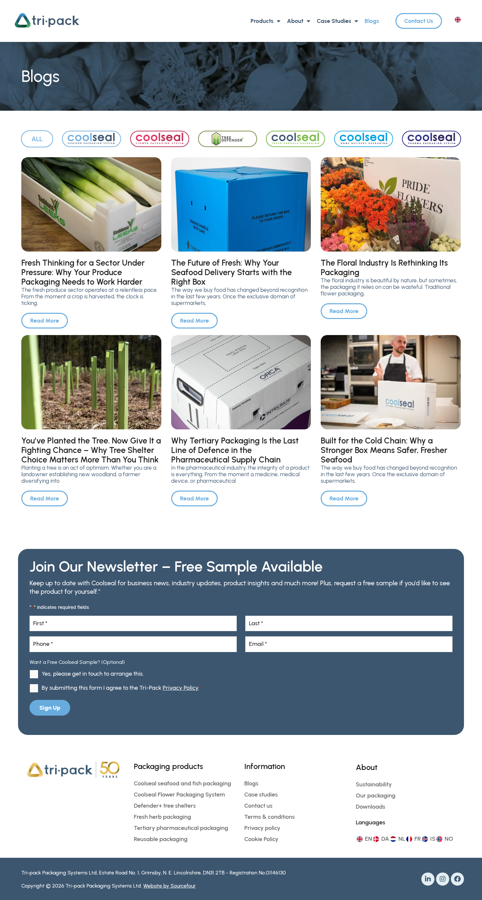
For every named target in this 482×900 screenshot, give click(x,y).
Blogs (372, 21)
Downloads (370, 806)
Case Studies (334, 21)
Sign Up (49, 707)
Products (262, 21)
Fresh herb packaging (162, 816)
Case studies (261, 794)
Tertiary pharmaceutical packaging (181, 828)
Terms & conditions (269, 816)
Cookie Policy (261, 839)
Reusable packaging (161, 839)
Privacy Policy (181, 687)
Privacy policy (262, 828)
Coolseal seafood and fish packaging (182, 783)
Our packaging (375, 795)
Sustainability (374, 784)
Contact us (258, 805)
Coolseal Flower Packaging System (179, 794)
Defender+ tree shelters (165, 805)
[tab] (37, 138)
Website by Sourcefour (169, 886)
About (295, 21)
